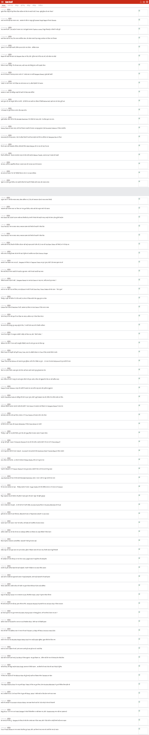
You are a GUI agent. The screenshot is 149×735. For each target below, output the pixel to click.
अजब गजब (10, 5)
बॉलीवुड (28, 5)
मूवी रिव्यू (23, 5)
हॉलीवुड (34, 5)
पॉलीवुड (16, 5)
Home (3, 5)
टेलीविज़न (40, 5)
